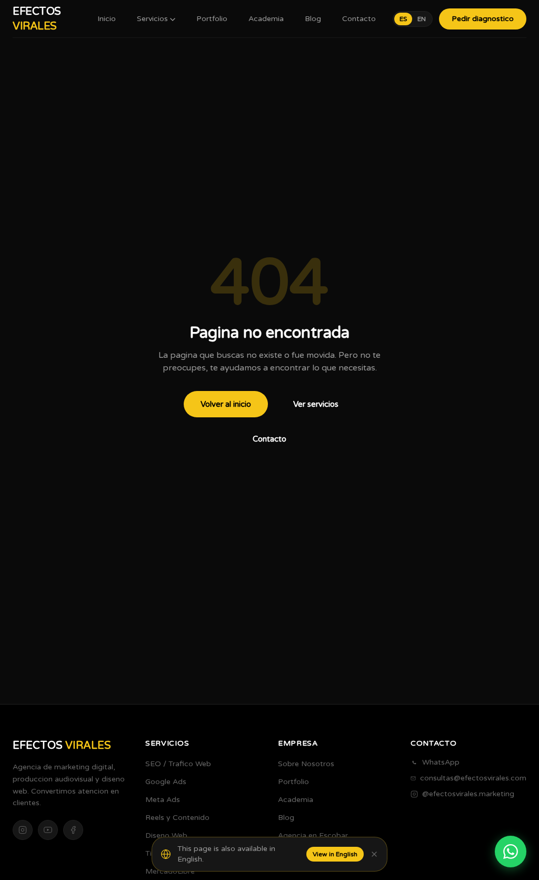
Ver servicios (315, 404)
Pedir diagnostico (483, 18)
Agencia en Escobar (313, 835)
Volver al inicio (226, 404)
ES (403, 19)
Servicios (152, 18)
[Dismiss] (374, 854)
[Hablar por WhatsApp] (510, 851)
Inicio (106, 18)
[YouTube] (48, 830)
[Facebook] (73, 830)
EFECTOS (37, 19)
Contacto (359, 18)
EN (421, 19)
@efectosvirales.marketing (468, 793)
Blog (313, 18)
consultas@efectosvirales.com (473, 778)
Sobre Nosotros (306, 763)
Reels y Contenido (177, 817)
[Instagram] (23, 830)
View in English (335, 854)
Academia (266, 18)
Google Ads (165, 781)
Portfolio (211, 18)
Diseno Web (166, 835)
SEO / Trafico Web (178, 763)
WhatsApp (441, 762)
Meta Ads (162, 799)
